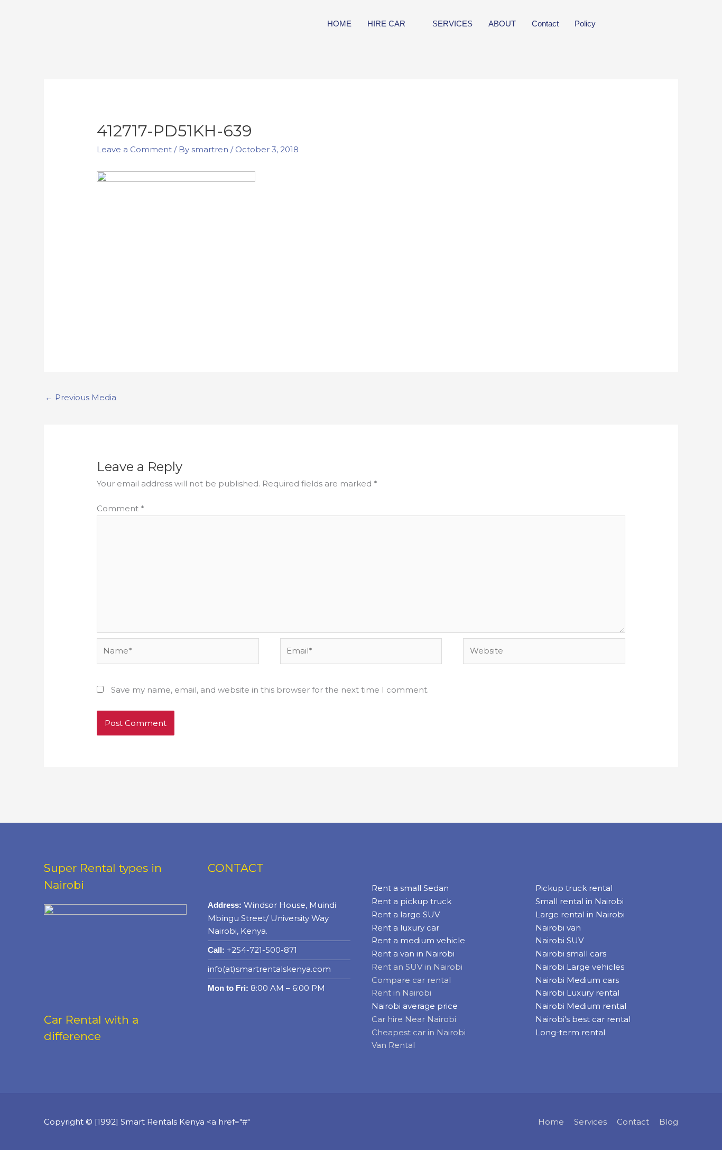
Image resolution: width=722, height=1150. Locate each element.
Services (590, 1122)
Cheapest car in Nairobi (419, 1032)
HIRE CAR (386, 23)
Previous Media (80, 397)
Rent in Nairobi (401, 993)
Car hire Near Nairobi (414, 1019)
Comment (120, 508)
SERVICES (452, 23)
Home (551, 1122)
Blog (668, 1122)
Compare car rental (411, 980)
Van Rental (393, 1045)
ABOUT (502, 23)
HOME (339, 23)
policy (585, 23)
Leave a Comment (134, 149)
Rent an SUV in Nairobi (417, 967)
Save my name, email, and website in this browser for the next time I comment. (270, 690)
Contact (545, 23)
